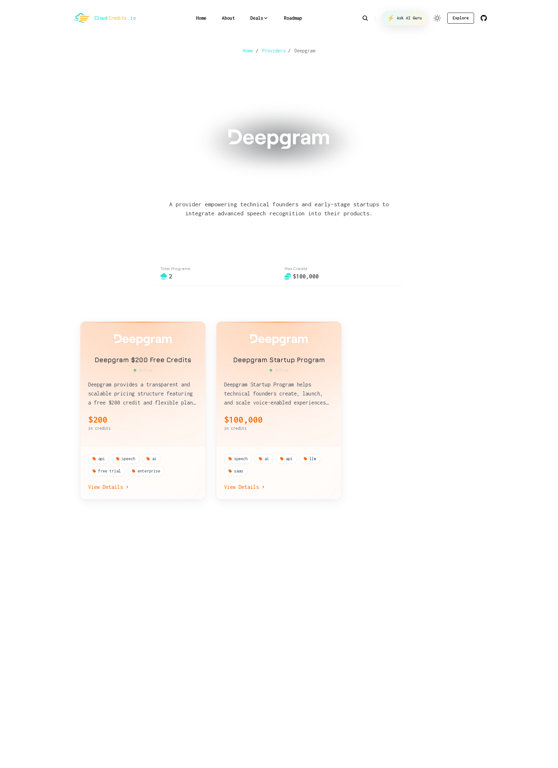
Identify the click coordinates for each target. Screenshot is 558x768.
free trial (109, 471)
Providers (273, 50)
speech (128, 458)
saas (238, 471)
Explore (461, 18)
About (228, 18)
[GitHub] (483, 18)
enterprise (149, 471)
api (101, 458)
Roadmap (293, 18)
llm (312, 458)
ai (154, 458)
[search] (368, 18)
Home (201, 18)
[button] (437, 18)
